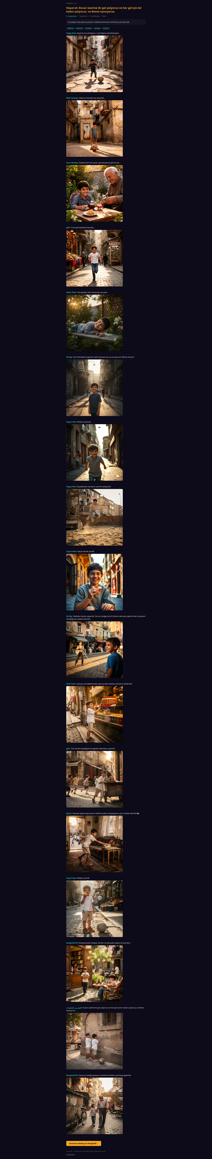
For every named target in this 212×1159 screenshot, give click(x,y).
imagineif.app (70, 1154)
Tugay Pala (72, 16)
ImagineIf (69, 3)
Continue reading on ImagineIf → (83, 1143)
